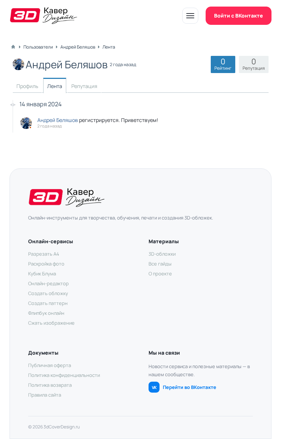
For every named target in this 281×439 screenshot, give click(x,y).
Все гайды (160, 263)
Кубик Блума (42, 273)
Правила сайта (44, 395)
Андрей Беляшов (57, 120)
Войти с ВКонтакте (238, 15)
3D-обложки (162, 254)
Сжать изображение (51, 323)
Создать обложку (48, 293)
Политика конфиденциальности (64, 375)
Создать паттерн (48, 303)
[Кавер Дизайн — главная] (44, 15)
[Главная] (13, 47)
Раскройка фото (46, 263)
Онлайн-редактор (48, 283)
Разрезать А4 (43, 254)
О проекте (160, 273)
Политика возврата (50, 385)
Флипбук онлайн (46, 313)
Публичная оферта (49, 365)
